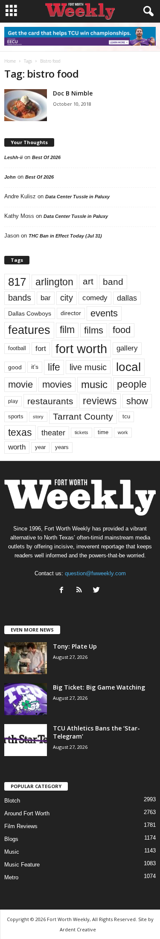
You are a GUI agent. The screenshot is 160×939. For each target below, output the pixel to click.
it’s (34, 367)
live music (88, 367)
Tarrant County (83, 416)
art (88, 281)
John (10, 177)
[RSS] (81, 591)
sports (15, 417)
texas (20, 432)
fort (40, 349)
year (40, 447)
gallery (127, 348)
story (38, 416)
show (137, 401)
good (15, 367)
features (29, 330)
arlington (54, 281)
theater (53, 432)
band (113, 282)
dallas (127, 297)
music (94, 384)
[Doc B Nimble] (25, 105)
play (13, 401)
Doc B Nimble (73, 93)
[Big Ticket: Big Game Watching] (25, 699)
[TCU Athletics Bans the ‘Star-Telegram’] (25, 740)
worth (17, 447)
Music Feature (22, 864)
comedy (95, 297)
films (93, 330)
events (104, 313)
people (132, 384)
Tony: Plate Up (75, 646)
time (103, 432)
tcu (126, 416)
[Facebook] (63, 591)
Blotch (12, 800)
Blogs (11, 839)
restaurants (50, 401)
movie (20, 384)
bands (19, 297)
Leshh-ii (13, 157)
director (71, 313)
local (128, 367)
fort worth (81, 349)
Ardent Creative (78, 929)
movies (57, 384)
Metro (11, 877)
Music (11, 852)
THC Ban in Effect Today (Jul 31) (65, 235)
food (122, 330)
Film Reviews (21, 826)
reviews (100, 400)
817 (17, 281)
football (17, 348)
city (66, 297)
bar (46, 298)
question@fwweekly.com (95, 573)
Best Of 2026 (46, 157)
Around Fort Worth (26, 813)
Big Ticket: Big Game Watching (99, 687)
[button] (146, 11)
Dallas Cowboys (29, 313)
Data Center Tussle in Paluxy (77, 196)
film (67, 330)
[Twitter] (97, 591)
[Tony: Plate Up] (25, 658)
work (123, 432)
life (54, 367)
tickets (81, 432)
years (62, 447)
